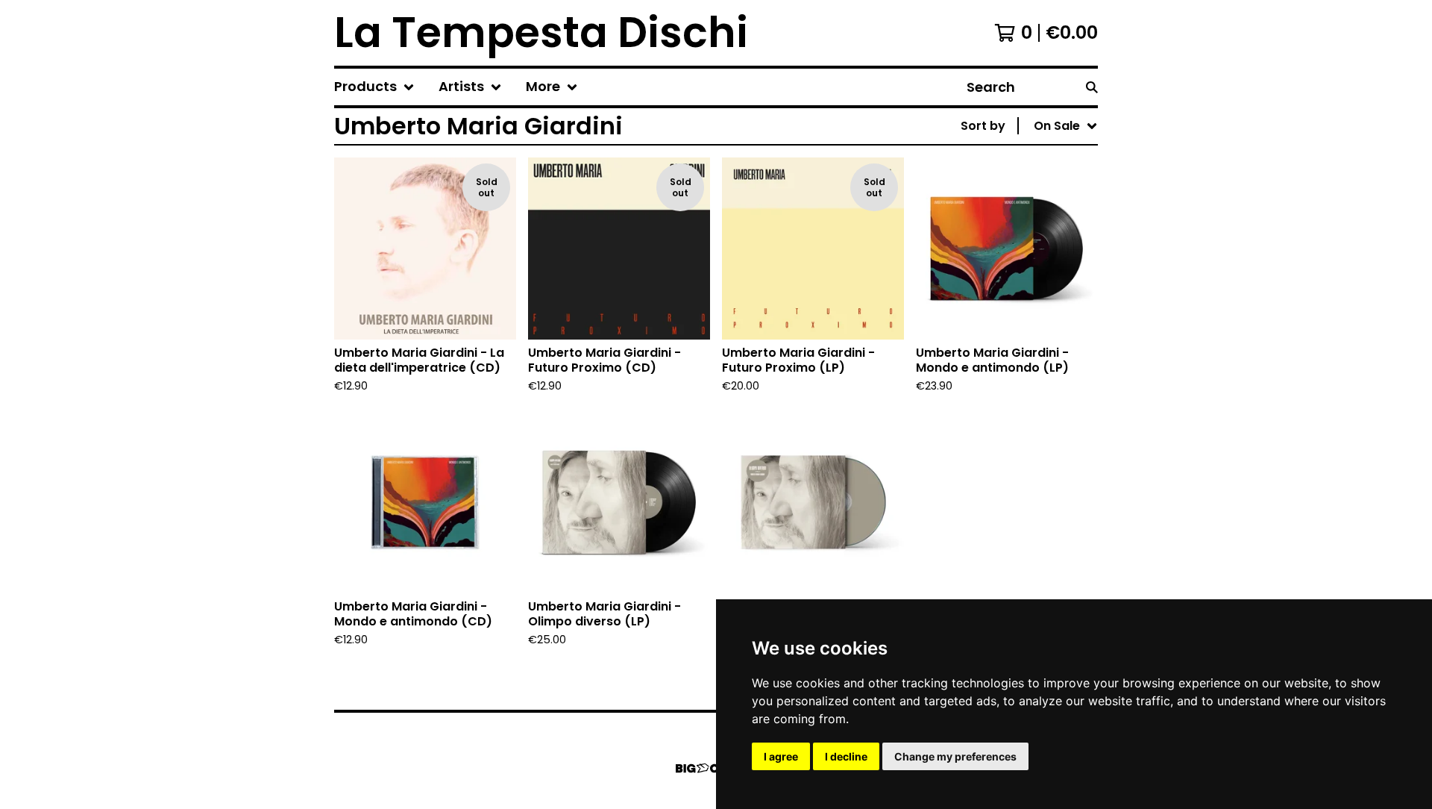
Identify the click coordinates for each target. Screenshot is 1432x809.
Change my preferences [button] (955, 756)
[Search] (1092, 87)
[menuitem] (374, 87)
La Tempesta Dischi (541, 33)
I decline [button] (846, 756)
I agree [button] (781, 756)
